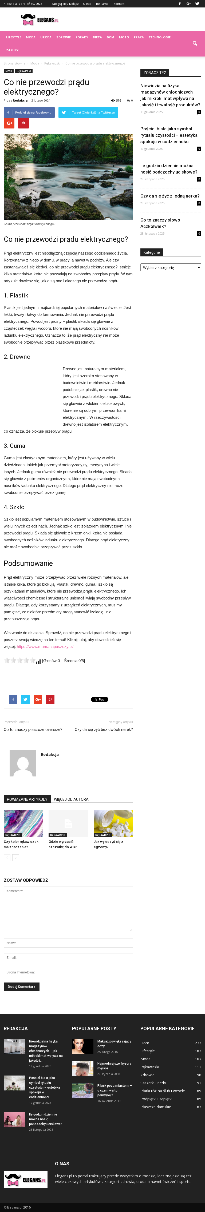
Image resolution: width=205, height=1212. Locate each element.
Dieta (97, 37)
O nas (87, 4)
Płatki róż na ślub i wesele (162, 1090)
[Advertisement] (138, 19)
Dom (110, 37)
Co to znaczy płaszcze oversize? (33, 729)
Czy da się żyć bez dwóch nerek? (104, 729)
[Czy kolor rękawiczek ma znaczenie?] (23, 823)
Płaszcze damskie (155, 1106)
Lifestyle (13, 37)
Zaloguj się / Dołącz (65, 4)
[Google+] (188, 4)
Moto (124, 37)
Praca (139, 37)
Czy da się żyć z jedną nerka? (170, 196)
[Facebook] (180, 4)
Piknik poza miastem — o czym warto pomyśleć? (114, 1090)
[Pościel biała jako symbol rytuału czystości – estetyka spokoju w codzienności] (14, 1083)
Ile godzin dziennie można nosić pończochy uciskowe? (45, 1119)
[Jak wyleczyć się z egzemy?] (113, 823)
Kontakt (118, 4)
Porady (82, 37)
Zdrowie (63, 37)
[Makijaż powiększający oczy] (82, 1046)
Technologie (160, 37)
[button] (194, 43)
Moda (31, 37)
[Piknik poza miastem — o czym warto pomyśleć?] (82, 1090)
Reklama (102, 4)
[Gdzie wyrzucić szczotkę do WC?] (68, 823)
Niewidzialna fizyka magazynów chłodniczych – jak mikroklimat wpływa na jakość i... (46, 1051)
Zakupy (12, 50)
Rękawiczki (24, 71)
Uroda (46, 37)
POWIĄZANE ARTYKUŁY (27, 799)
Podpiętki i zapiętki (156, 1098)
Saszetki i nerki (153, 1082)
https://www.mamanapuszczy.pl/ (45, 646)
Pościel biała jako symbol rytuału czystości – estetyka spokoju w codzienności (169, 135)
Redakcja (20, 100)
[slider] (20, 660)
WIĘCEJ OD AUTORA (71, 799)
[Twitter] (197, 4)
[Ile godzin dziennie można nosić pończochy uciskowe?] (14, 1119)
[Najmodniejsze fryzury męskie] (82, 1068)
